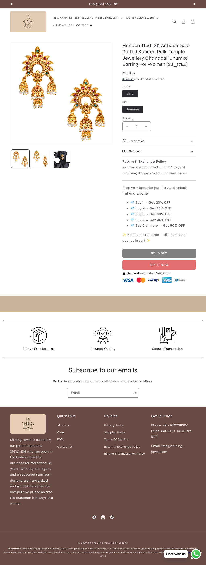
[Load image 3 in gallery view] (61, 159)
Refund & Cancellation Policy (124, 453)
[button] (109, 18)
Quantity (127, 118)
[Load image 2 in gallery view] (41, 159)
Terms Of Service (116, 439)
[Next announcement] (194, 4)
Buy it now (159, 265)
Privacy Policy (114, 425)
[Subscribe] (134, 393)
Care (60, 432)
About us (63, 425)
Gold (132, 94)
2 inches (135, 110)
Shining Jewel (96, 542)
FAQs (60, 439)
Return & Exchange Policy (122, 446)
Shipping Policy (115, 432)
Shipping (128, 79)
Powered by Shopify (116, 542)
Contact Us (65, 446)
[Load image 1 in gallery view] (20, 159)
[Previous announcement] (11, 4)
